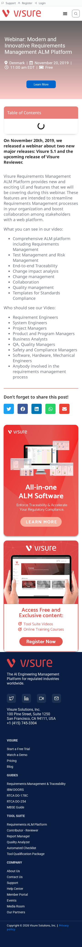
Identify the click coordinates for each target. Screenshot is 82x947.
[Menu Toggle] (65, 13)
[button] (9, 409)
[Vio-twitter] (11, 698)
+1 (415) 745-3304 (22, 723)
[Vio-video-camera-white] (41, 698)
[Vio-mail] (56, 698)
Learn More (41, 84)
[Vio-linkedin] (26, 698)
